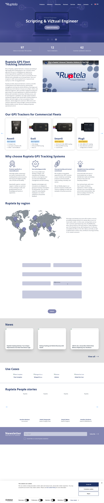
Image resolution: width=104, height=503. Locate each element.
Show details (73, 500)
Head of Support (65, 420)
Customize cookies (88, 489)
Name (24, 261)
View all (91, 356)
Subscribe (92, 434)
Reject (88, 493)
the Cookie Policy (51, 487)
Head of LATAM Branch (86, 420)
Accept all (88, 484)
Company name (58, 261)
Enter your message (28, 289)
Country (56, 280)
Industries (58, 4)
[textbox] (97, 4)
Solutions (49, 4)
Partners (65, 4)
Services (72, 4)
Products (42, 4)
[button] (102, 133)
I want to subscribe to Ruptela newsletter (36, 305)
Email (24, 270)
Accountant (25, 420)
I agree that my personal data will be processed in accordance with (49, 302)
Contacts (85, 4)
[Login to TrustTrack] (91, 4)
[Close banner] (101, 482)
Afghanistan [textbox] (57, 282)
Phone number (27, 280)
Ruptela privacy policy (67, 302)
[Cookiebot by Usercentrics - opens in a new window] (9, 500)
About (79, 4)
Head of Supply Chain (45, 420)
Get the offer (52, 28)
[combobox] (97, 4)
